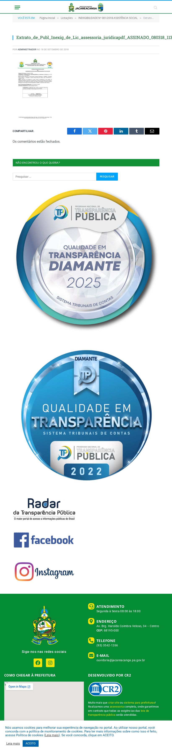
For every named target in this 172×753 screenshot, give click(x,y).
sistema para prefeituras (139, 702)
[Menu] (17, 7)
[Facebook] (38, 663)
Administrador (27, 49)
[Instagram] (50, 663)
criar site (113, 702)
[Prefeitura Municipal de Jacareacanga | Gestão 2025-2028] (86, 7)
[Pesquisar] (155, 7)
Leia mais (52, 735)
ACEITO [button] (31, 743)
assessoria (117, 706)
